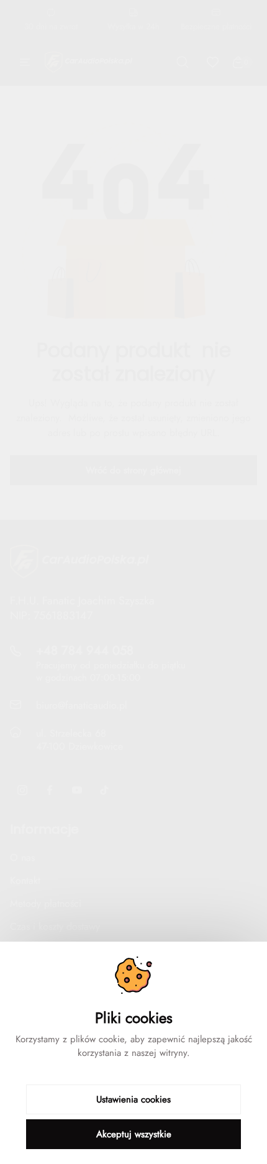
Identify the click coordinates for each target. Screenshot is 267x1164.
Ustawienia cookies (133, 1099)
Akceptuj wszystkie (133, 1134)
